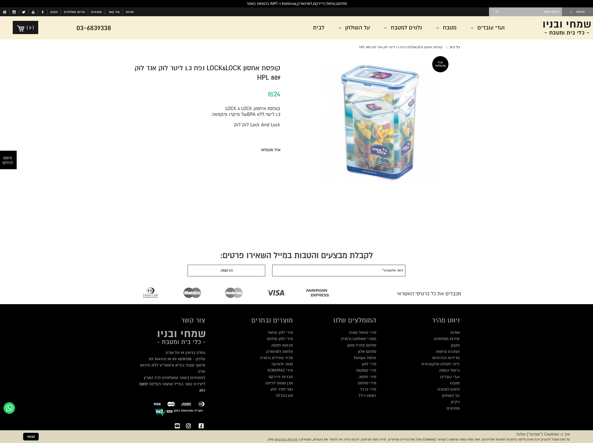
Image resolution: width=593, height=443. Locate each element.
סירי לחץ (369, 364)
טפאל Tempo (365, 357)
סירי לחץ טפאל (280, 332)
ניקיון (455, 401)
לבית (318, 27)
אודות (130, 12)
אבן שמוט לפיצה (279, 383)
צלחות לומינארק (279, 351)
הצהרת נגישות (448, 351)
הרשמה (227, 270)
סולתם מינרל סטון (361, 345)
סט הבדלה (284, 395)
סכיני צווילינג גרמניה (276, 357)
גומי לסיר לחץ (281, 389)
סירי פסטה (367, 376)
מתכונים (96, 12)
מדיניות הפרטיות (286, 439)
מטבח (455, 383)
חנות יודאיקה (282, 364)
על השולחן (451, 395)
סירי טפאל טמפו (362, 332)
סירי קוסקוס (366, 370)
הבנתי (31, 437)
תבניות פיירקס (281, 376)
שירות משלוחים (74, 12)
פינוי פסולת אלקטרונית (440, 364)
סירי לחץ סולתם (280, 338)
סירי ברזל (368, 389)
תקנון (54, 12)
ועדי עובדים (450, 376)
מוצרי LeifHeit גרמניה (358, 338)
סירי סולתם (367, 383)
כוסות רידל (367, 395)
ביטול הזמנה (449, 370)
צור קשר (114, 12)
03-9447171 (157, 358)
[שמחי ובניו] (556, 27)
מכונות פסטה (282, 345)
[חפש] (497, 11)
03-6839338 (182, 358)
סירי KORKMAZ (280, 370)
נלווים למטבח (449, 389)
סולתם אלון (367, 351)
